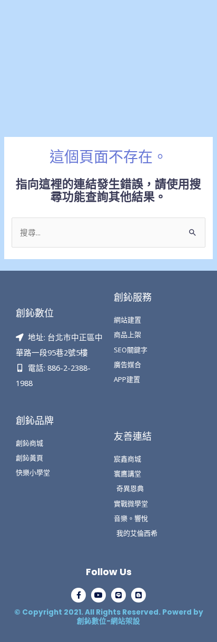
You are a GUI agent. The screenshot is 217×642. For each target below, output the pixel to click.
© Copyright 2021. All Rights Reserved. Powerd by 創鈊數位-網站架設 (108, 616)
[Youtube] (98, 595)
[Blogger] (138, 595)
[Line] (118, 595)
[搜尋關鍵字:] (108, 232)
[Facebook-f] (78, 595)
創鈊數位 (35, 313)
